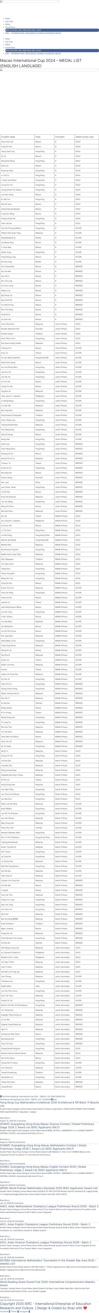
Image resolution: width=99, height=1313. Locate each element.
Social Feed (10, 27)
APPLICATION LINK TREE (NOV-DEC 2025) (23, 30)
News (7, 18)
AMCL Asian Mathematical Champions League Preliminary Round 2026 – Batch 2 (49, 1206)
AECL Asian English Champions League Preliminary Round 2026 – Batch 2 (45, 1224)
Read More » (5, 1118)
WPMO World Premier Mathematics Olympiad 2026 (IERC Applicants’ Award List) (49, 1188)
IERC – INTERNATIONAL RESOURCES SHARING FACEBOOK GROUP (33, 33)
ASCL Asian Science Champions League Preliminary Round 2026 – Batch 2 (45, 1242)
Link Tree (9, 21)
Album (7, 24)
